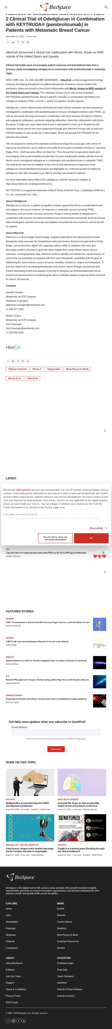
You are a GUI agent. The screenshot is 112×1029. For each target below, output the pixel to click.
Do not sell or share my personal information (55, 538)
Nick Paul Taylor (12, 702)
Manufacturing (14, 695)
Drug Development (68, 799)
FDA (8, 549)
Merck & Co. (15, 378)
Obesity (10, 657)
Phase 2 (37, 369)
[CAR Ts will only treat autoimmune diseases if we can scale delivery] (99, 643)
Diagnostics (54, 369)
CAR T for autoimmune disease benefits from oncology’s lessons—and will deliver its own (47, 622)
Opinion (10, 619)
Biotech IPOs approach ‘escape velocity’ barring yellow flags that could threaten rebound (47, 680)
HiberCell (66, 80)
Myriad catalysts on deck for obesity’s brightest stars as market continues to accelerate (46, 660)
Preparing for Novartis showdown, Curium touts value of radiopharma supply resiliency (46, 699)
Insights (10, 799)
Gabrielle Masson (13, 683)
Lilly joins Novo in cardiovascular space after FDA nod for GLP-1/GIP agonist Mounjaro (46, 553)
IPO (7, 676)
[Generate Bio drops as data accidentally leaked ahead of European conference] (82, 782)
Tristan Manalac (37, 855)
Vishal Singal (11, 645)
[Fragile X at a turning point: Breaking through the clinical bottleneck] (82, 827)
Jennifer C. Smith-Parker (40, 809)
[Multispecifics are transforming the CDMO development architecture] (30, 782)
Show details (96, 528)
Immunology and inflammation (22, 845)
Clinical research (17, 369)
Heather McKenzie (13, 556)
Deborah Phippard (13, 626)
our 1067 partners (21, 489)
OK (91, 538)
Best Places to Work (77, 369)
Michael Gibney (12, 664)
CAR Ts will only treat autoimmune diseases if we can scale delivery (37, 641)
